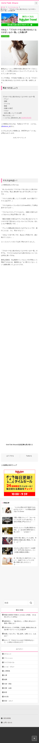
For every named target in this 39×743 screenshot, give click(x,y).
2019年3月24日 (26, 118)
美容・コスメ (8, 701)
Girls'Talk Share (9, 3)
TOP (3, 7)
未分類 (6, 696)
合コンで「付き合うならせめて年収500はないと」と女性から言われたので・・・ (19, 641)
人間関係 (7, 671)
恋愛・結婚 (7, 688)
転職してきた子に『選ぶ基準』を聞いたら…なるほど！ (20, 635)
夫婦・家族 (7, 684)
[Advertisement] (19, 158)
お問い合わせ (7, 722)
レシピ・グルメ (9, 667)
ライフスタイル (13, 7)
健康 (5, 679)
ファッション (8, 658)
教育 (5, 692)
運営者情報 (7, 718)
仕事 (5, 675)
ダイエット (7, 654)
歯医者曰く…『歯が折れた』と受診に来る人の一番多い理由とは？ (20, 622)
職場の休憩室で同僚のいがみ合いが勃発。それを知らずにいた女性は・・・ (20, 616)
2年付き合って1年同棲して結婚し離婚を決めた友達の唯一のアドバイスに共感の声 (20, 628)
